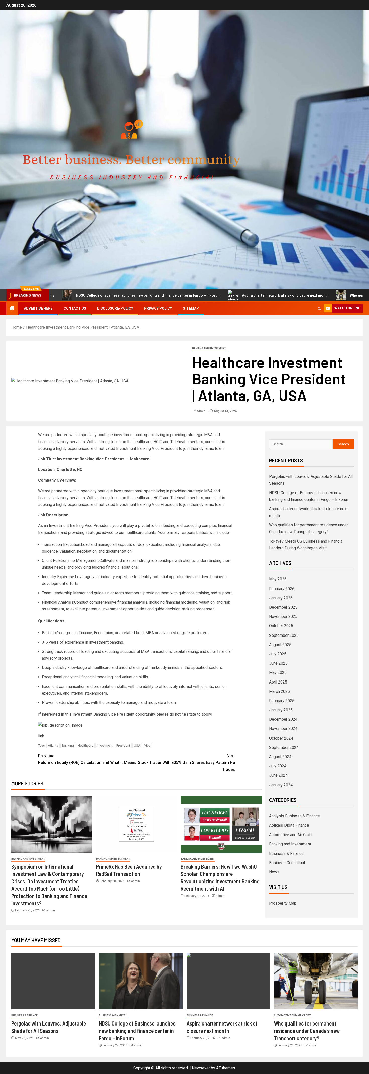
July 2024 (277, 766)
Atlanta (53, 745)
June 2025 (278, 663)
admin (201, 411)
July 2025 (277, 654)
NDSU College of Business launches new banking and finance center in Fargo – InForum (108, 295)
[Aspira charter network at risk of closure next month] (228, 981)
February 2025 (281, 700)
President (123, 745)
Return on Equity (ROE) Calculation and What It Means (87, 759)
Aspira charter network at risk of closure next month (245, 295)
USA (137, 745)
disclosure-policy (115, 308)
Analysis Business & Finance (294, 816)
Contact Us (75, 308)
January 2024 (281, 785)
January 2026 (281, 598)
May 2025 (278, 672)
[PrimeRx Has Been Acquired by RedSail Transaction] (136, 824)
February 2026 (281, 588)
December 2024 (283, 719)
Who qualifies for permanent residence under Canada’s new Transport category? (307, 1030)
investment (105, 745)
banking (68, 745)
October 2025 (281, 625)
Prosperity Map (282, 903)
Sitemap (191, 308)
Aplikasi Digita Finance (289, 825)
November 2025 (283, 616)
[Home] (12, 308)
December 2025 (283, 607)
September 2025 (284, 635)
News (274, 872)
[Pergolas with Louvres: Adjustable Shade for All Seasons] (53, 981)
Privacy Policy (158, 308)
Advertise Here (38, 308)
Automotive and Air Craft (290, 834)
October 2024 (281, 738)
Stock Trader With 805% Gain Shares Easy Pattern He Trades (186, 762)
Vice (147, 745)
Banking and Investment (209, 348)
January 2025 (281, 710)
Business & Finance (286, 853)
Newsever (201, 1068)
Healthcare (85, 745)
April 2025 (278, 682)
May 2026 (278, 579)
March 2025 (279, 691)
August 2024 (280, 756)
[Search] (319, 308)
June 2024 (278, 775)
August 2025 (280, 644)
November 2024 (283, 728)
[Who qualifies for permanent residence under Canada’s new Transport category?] (316, 981)
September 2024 (284, 747)
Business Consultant (287, 862)
